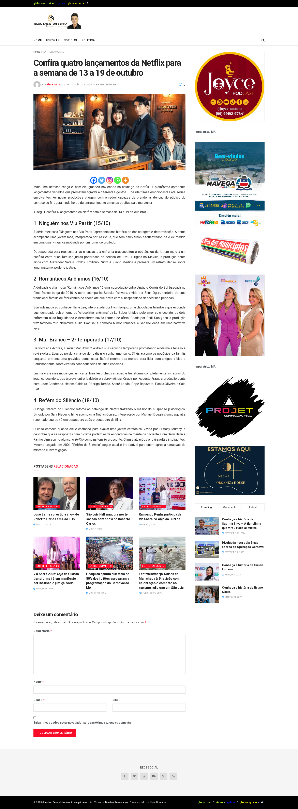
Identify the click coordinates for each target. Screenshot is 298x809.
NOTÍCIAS (70, 40)
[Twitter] (101, 180)
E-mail (39, 700)
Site (115, 700)
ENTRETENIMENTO (53, 51)
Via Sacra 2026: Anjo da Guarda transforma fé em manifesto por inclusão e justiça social (56, 578)
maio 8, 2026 (95, 529)
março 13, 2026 (97, 593)
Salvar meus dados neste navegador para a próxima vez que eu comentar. (83, 722)
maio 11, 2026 (43, 524)
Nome (38, 682)
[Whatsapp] (117, 180)
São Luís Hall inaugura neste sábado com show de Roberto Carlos (108, 518)
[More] (125, 180)
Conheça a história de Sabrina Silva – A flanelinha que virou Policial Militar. (241, 524)
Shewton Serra (56, 84)
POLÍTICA (88, 40)
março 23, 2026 (44, 588)
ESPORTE (52, 40)
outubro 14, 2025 (82, 84)
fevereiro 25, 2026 (151, 593)
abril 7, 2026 (148, 524)
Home (37, 40)
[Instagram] (109, 180)
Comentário (42, 631)
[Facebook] (93, 180)
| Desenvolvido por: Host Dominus (147, 802)
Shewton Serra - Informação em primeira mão (67, 802)
